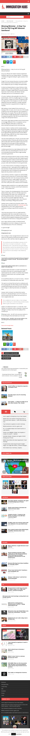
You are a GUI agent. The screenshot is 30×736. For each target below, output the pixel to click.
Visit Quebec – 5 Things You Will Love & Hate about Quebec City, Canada (18, 402)
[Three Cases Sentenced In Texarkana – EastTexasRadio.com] (4, 571)
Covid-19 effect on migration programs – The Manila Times (18, 386)
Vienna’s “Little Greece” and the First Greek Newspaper (17, 577)
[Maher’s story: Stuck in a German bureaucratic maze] (4, 658)
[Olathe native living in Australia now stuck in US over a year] (4, 509)
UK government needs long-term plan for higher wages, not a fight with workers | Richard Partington (17, 589)
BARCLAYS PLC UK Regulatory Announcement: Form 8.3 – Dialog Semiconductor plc (16, 604)
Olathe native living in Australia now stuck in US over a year (17, 508)
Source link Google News (7, 325)
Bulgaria (4, 542)
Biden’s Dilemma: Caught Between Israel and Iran (18, 546)
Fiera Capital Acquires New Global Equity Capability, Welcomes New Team (18, 530)
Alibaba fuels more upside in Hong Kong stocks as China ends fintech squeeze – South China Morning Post (14, 420)
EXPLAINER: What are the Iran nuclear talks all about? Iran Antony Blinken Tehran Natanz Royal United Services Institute (17, 665)
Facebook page (22, 205)
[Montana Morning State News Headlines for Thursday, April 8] (4, 565)
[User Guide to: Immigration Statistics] (4, 674)
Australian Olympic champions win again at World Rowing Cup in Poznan (18, 501)
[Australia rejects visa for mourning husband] (4, 396)
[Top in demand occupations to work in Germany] (18, 482)
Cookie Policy (4, 686)
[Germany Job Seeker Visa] (9, 634)
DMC (2, 688)
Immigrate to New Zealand (11, 353)
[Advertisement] (15, 363)
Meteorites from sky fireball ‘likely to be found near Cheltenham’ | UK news (18, 611)
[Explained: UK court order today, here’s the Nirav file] (4, 619)
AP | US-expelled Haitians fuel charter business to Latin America (14, 712)
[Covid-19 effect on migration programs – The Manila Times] (4, 388)
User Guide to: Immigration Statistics (17, 672)
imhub (13, 33)
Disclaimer (3, 691)
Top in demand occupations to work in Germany (14, 424)
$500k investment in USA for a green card (12, 426)
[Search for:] (15, 16)
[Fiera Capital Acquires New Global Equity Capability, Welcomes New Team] (4, 531)
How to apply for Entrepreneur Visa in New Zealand (14, 416)
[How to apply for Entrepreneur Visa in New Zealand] (5, 482)
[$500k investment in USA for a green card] (24, 482)
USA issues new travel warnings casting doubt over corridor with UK (15, 596)
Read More (18, 734)
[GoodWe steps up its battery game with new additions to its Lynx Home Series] (4, 524)
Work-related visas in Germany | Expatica (12, 447)
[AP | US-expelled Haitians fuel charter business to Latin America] (5, 487)
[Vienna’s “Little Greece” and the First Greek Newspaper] (4, 578)
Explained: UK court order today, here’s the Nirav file (18, 618)
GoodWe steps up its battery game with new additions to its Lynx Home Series (18, 523)
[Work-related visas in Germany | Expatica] (4, 651)
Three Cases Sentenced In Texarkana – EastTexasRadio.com (18, 570)
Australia (5, 497)
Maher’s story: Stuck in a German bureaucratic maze (16, 657)
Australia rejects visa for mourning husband (17, 395)
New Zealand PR (6, 358)
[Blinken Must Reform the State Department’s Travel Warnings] (24, 487)
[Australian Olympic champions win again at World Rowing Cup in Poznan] (18, 487)
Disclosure (3, 682)
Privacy (2, 693)
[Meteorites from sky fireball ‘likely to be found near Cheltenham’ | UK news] (4, 612)
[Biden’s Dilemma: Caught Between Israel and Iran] (4, 547)
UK (3, 584)
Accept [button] (13, 734)
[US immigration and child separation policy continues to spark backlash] (23, 634)
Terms (2, 695)
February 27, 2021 (6, 33)
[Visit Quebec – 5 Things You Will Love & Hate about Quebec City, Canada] (4, 403)
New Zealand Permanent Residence (10, 355)
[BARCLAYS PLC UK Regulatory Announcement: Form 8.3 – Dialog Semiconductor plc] (4, 604)
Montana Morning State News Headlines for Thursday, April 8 (18, 564)
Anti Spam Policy (4, 684)
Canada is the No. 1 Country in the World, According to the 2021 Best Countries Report (16, 516)
